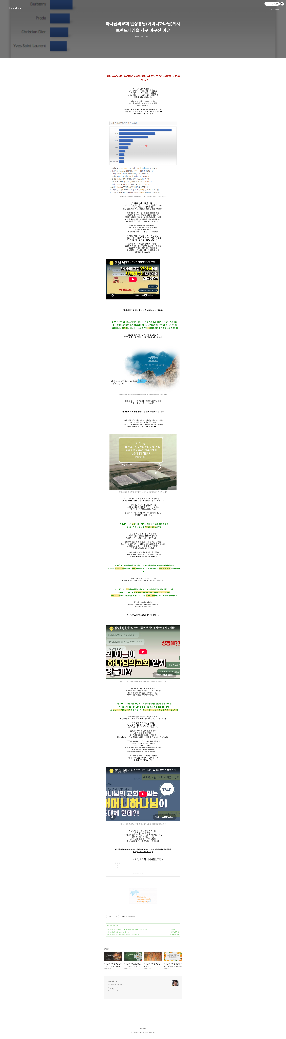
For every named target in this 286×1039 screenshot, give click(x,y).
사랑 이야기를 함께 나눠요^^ (116, 984)
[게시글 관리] (116, 916)
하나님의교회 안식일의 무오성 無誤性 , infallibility (122, 934)
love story (15, 8)
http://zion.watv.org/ (143, 852)
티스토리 (143, 1028)
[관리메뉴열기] (282, 4)
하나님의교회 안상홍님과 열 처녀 (117, 932)
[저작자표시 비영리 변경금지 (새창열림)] (132, 916)
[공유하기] (113, 916)
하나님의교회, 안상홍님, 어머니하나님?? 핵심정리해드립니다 (125, 929)
